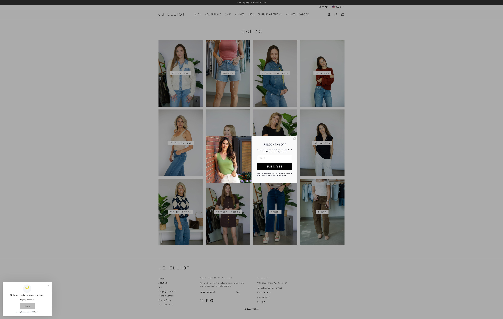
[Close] (294, 138)
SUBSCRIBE (274, 166)
